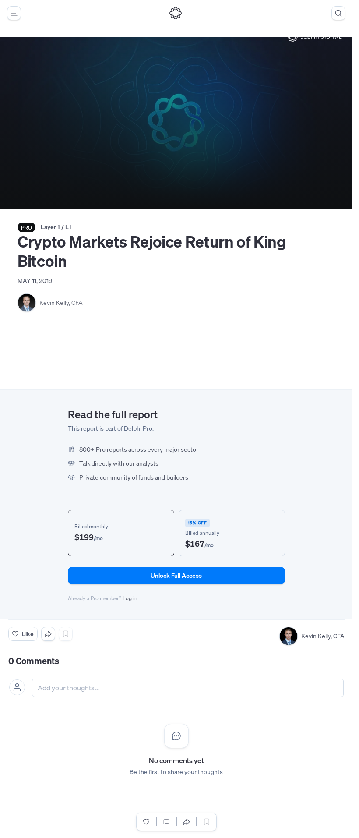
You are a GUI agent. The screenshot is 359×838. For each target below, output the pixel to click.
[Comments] (166, 822)
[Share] (48, 634)
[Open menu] (14, 13)
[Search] (338, 13)
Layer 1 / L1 (56, 227)
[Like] (146, 822)
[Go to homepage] (175, 13)
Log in (130, 598)
